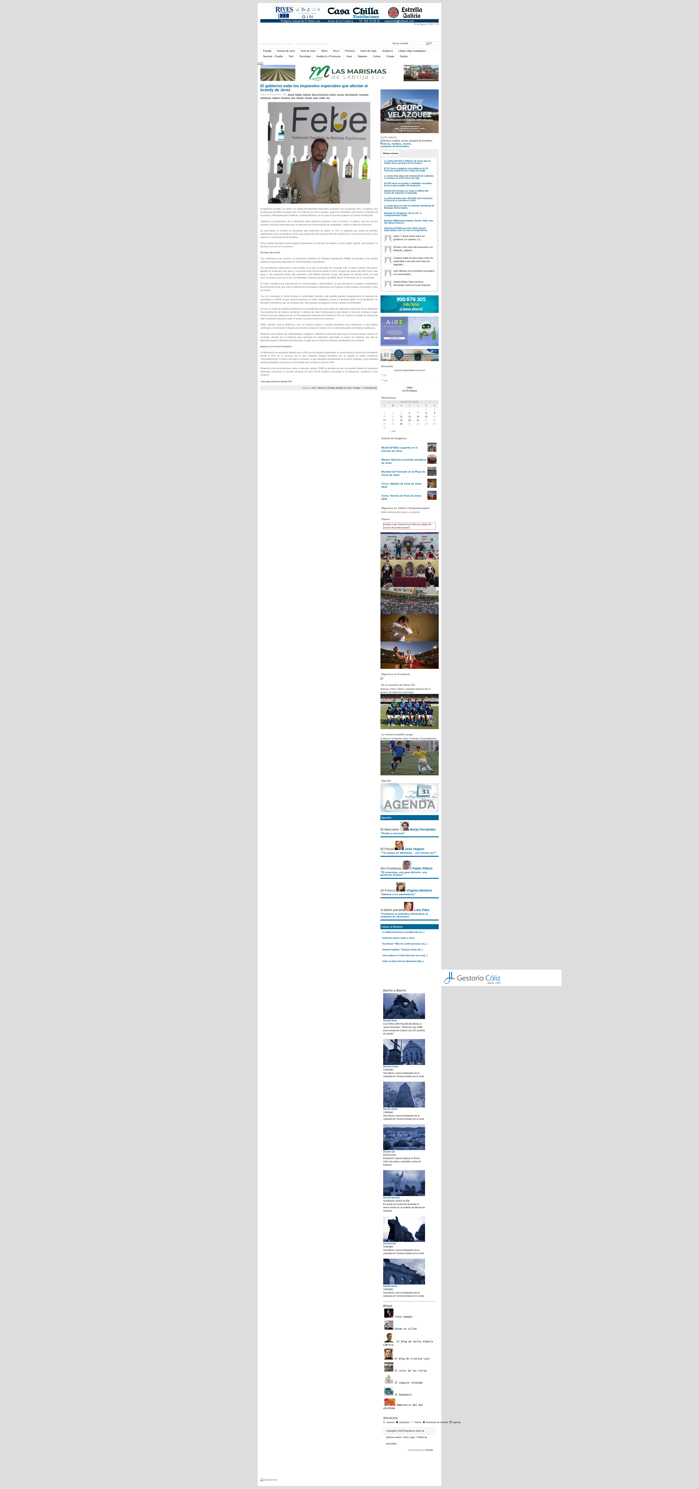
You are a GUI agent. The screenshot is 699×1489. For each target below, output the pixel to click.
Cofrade (390, 56)
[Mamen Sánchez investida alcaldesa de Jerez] (432, 463)
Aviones (390, 1422)
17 (384, 420)
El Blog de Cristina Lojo (411, 1358)
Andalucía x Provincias (328, 56)
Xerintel (429, 1450)
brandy (333, 94)
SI (385, 375)
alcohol (291, 94)
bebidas (298, 94)
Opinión (404, 56)
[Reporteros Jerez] (295, 31)
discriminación (351, 94)
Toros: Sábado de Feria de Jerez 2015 (401, 485)
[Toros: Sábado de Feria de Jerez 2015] (432, 487)
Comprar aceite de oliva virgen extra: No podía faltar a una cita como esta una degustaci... (413, 261)
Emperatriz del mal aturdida (403, 1406)
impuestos (285, 98)
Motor (324, 51)
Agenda (457, 1422)
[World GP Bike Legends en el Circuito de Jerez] (432, 451)
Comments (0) (370, 388)
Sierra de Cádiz (368, 51)
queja (315, 98)
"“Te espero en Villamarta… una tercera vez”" (408, 852)
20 (409, 420)
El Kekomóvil (402, 1394)
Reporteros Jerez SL (414, 1431)
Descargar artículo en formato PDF (276, 381)
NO (386, 380)
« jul (393, 431)
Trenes (417, 1422)
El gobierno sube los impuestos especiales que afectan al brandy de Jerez (314, 88)
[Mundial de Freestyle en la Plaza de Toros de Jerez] (432, 475)
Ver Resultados (409, 391)
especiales (363, 94)
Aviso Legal (409, 1437)
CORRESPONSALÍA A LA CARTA (276, 44)
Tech (291, 56)
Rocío (336, 51)
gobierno (276, 98)
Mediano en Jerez (344, 388)
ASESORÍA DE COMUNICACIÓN (312, 44)
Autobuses (404, 1422)
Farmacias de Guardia (437, 1422)
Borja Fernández (423, 829)
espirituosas (265, 98)
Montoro (300, 98)
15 (426, 416)
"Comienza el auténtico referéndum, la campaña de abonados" (404, 915)
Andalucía (387, 51)
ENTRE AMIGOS (388, 137)
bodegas (307, 94)
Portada (267, 51)
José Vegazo (414, 849)
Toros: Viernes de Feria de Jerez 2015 (401, 497)
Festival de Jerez (286, 51)
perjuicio (308, 98)
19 (401, 420)
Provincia (350, 51)
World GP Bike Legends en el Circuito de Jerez (399, 449)
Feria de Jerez (308, 51)
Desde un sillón (405, 1328)
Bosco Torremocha (320, 94)
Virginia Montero (419, 890)
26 (401, 424)
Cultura (376, 56)
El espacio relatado (407, 1382)
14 (418, 416)
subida (322, 98)
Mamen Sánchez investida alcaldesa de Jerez (403, 461)
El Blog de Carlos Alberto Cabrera (408, 1343)
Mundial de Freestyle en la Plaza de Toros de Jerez (403, 473)
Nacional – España (273, 56)
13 (409, 416)
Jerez (349, 56)
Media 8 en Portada (326, 388)
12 (401, 416)
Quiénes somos (394, 1437)
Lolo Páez (421, 910)
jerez (293, 98)
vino (328, 98)
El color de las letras (410, 1370)
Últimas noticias (390, 153)
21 (418, 420)
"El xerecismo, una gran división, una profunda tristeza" (403, 873)
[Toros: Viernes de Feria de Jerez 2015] (432, 499)
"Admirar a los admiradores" (398, 894)
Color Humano (402, 1316)
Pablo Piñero (422, 868)
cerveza (340, 94)
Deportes (362, 56)
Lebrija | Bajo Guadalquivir (412, 51)
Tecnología (305, 56)
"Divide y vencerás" (392, 833)
